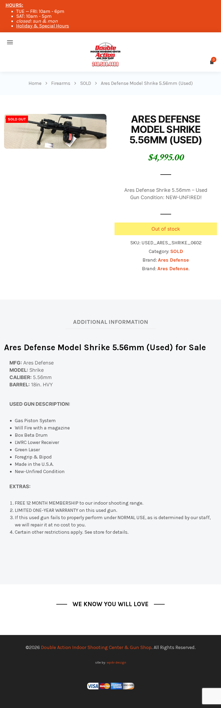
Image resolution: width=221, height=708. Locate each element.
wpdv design (116, 662)
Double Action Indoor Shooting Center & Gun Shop (96, 647)
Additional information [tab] (110, 321)
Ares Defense (173, 260)
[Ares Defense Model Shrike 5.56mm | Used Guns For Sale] (55, 131)
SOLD (176, 251)
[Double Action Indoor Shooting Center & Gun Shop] (110, 42)
